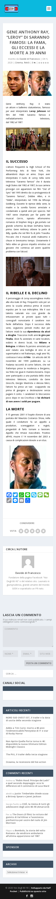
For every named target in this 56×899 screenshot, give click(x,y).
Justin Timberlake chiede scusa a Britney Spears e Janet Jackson (27, 795)
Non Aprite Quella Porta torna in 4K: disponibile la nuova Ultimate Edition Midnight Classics (26, 744)
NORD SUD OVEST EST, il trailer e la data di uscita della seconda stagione (28, 719)
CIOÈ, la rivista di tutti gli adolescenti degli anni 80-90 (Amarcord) (28, 805)
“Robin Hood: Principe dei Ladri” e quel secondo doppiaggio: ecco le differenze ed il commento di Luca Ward (28, 783)
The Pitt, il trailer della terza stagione (26, 754)
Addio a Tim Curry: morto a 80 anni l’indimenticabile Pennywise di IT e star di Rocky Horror (27, 730)
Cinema (19, 62)
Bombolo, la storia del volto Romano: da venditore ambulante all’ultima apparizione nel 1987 (25, 833)
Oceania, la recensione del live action (26, 761)
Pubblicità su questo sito (33, 891)
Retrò (27, 62)
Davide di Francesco (29, 58)
